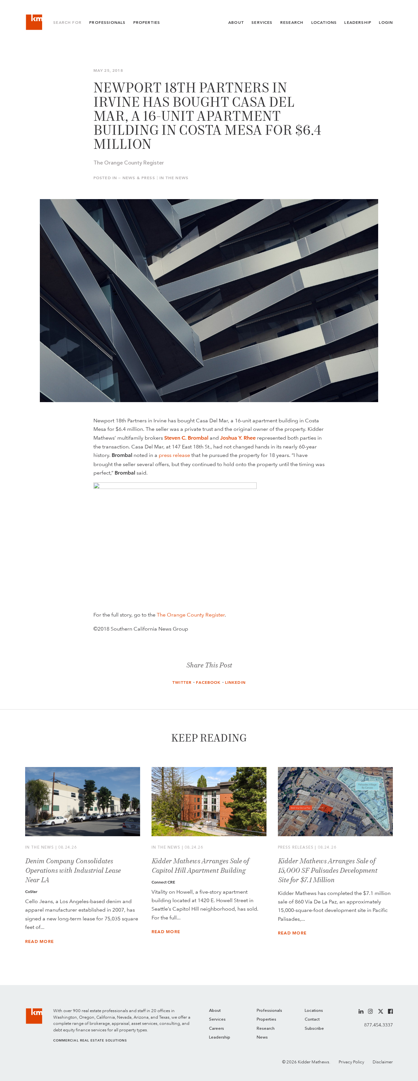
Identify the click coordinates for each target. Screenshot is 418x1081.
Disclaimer (383, 1061)
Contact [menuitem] (312, 1019)
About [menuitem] (215, 1011)
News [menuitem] (262, 1037)
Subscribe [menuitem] (314, 1028)
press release (174, 455)
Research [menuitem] (266, 1028)
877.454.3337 (378, 1024)
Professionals (107, 22)
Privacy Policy (351, 1061)
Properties (146, 22)
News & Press (138, 178)
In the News (173, 178)
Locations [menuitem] (314, 1011)
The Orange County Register (191, 614)
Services (261, 22)
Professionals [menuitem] (269, 1011)
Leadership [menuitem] (219, 1037)
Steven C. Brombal (186, 438)
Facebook (208, 682)
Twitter (182, 682)
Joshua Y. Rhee (238, 438)
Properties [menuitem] (266, 1019)
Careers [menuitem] (216, 1028)
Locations (324, 22)
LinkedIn (235, 682)
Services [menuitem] (217, 1019)
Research (291, 22)
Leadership (357, 22)
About (236, 22)
